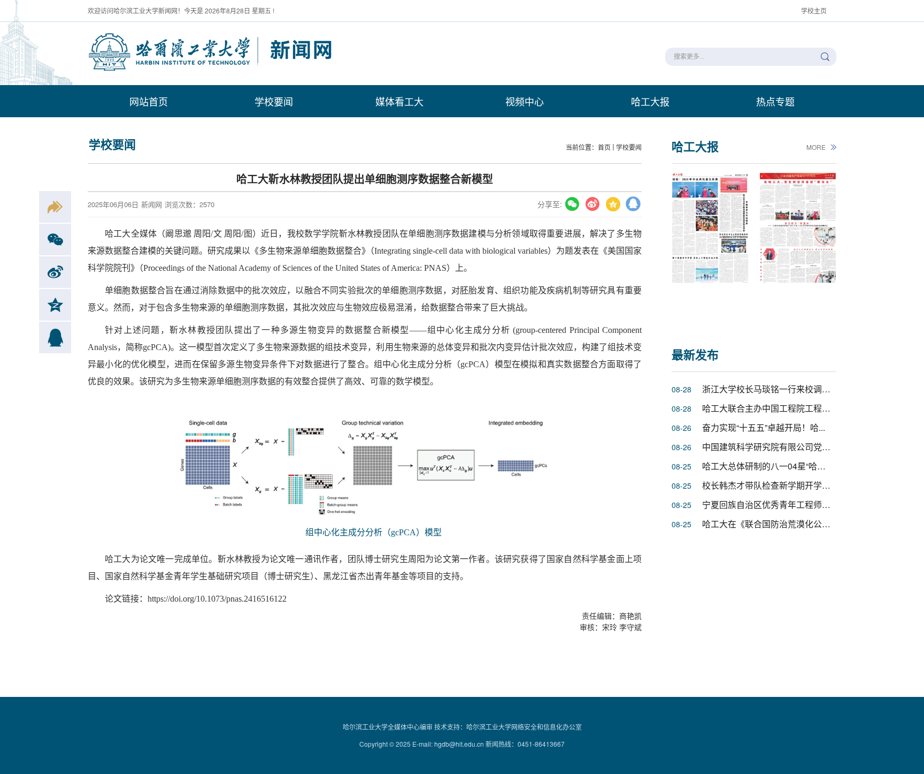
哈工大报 (650, 101)
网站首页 (148, 101)
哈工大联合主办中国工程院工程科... (769, 408)
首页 (604, 146)
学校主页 (814, 10)
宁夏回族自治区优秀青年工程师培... (769, 504)
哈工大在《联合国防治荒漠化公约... (769, 524)
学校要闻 (274, 101)
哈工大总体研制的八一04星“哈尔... (767, 466)
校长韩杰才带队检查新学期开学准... (769, 485)
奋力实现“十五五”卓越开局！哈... (763, 427)
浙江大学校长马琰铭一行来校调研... (769, 389)
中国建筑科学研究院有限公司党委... (769, 447)
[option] (710, 247)
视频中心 (524, 101)
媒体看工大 (399, 101)
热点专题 (775, 101)
